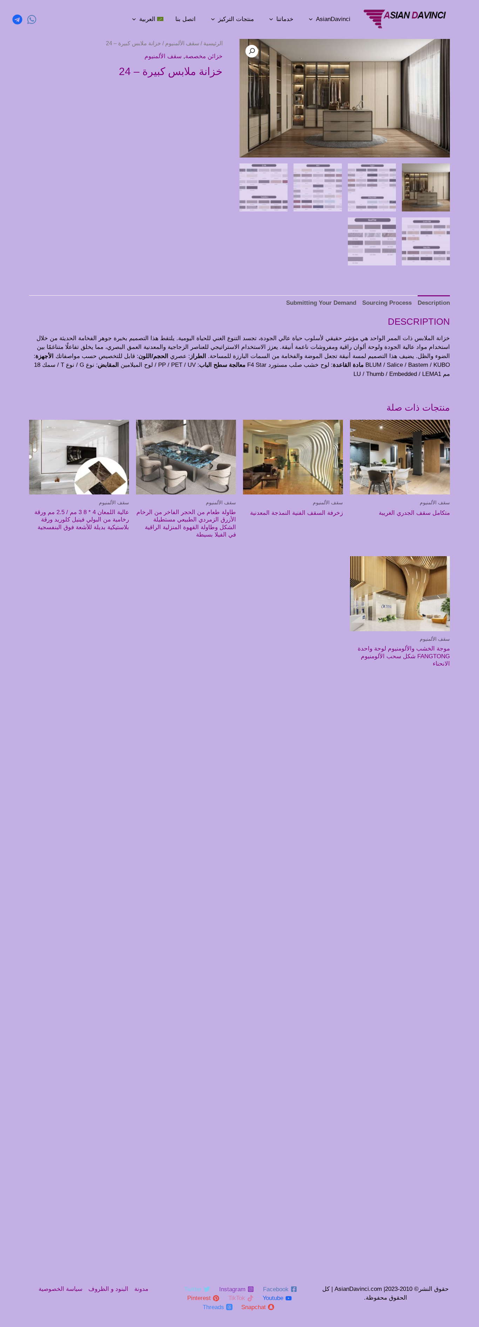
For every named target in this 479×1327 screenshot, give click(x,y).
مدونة (141, 1289)
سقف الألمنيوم (182, 43)
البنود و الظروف (108, 1289)
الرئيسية (213, 43)
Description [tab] (434, 302)
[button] (251, 51)
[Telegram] (17, 19)
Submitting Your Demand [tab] (321, 302)
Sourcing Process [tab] (387, 302)
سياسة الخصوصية (60, 1289)
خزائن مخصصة (204, 56)
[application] (310, 19)
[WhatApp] (32, 19)
